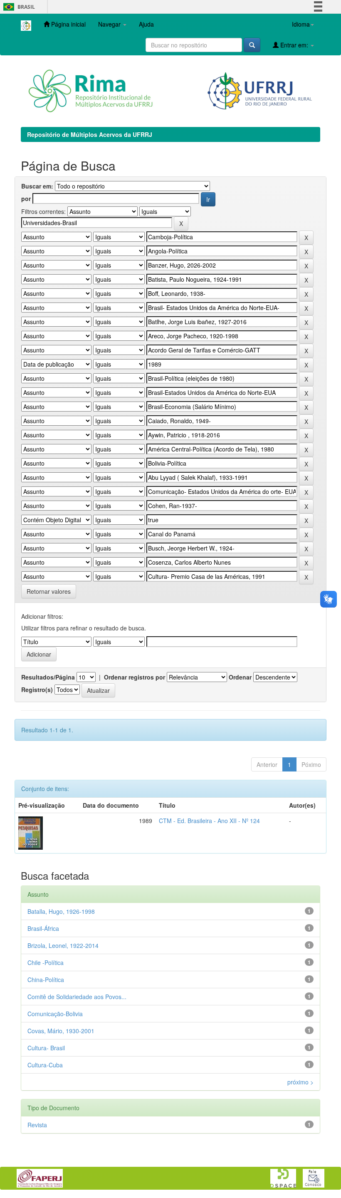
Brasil (17, 6)
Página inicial (67, 24)
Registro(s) (37, 689)
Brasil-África (43, 928)
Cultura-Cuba (45, 1065)
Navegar (110, 24)
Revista (37, 1125)
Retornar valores (49, 591)
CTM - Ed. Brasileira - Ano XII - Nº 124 (209, 820)
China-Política (45, 979)
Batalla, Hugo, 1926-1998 (61, 911)
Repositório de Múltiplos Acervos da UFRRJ (89, 134)
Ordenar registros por (134, 677)
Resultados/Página (48, 677)
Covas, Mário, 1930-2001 (60, 1031)
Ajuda (146, 24)
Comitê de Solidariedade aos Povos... (76, 996)
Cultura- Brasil (46, 1048)
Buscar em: (37, 186)
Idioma (301, 24)
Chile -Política (45, 962)
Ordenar (240, 677)
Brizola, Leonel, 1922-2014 (63, 945)
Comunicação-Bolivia (55, 1013)
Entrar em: (294, 45)
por (26, 198)
